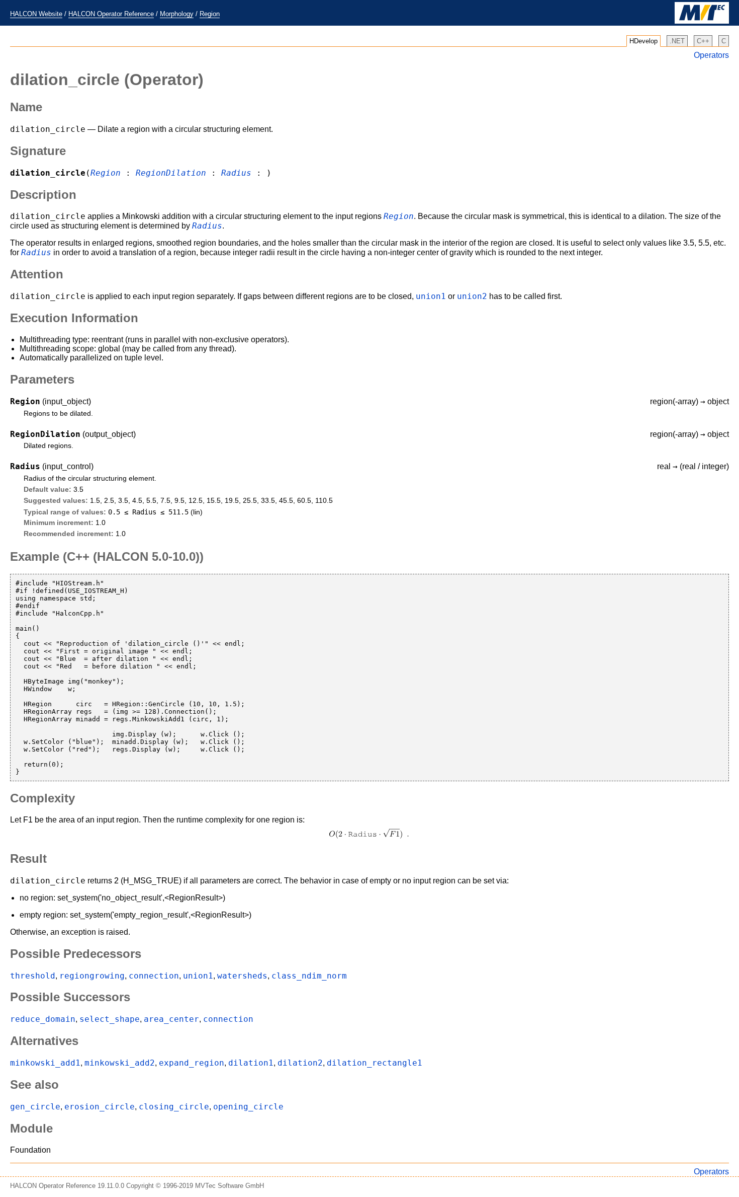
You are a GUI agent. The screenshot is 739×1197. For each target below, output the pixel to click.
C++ (703, 41)
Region (210, 14)
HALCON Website (36, 14)
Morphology (177, 14)
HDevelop (643, 41)
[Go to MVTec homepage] (702, 21)
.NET (677, 41)
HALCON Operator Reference (111, 14)
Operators (711, 55)
